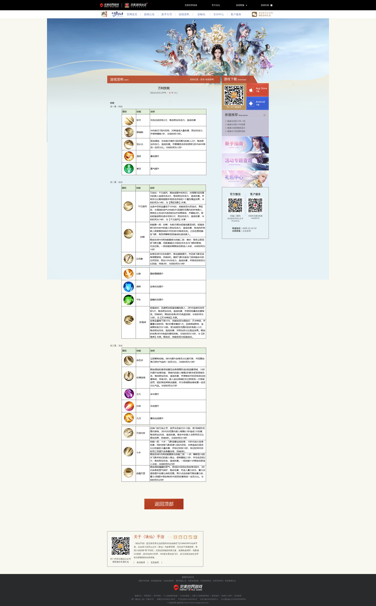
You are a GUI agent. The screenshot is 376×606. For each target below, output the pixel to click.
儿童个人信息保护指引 (200, 596)
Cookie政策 (184, 596)
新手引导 (166, 14)
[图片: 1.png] (164, 174)
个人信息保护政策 (170, 596)
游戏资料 (184, 14)
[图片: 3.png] (164, 338)
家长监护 (215, 596)
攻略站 (201, 14)
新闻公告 (149, 14)
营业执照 (237, 596)
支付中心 (218, 14)
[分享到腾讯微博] (185, 537)
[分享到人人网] (195, 537)
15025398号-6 (212, 599)
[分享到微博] (190, 537)
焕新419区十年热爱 (236, 124)
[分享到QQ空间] (180, 537)
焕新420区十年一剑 (236, 121)
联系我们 (147, 596)
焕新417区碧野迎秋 (236, 131)
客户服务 (236, 14)
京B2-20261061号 (190, 599)
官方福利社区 (139, 5)
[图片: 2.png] (163, 265)
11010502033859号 (238, 599)
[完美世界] (188, 592)
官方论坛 (216, 5)
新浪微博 (141, 562)
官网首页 (132, 14)
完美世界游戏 (110, 5)
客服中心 (138, 596)
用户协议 (157, 596)
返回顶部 (164, 504)
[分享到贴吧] (175, 537)
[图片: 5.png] (164, 481)
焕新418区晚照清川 (236, 128)
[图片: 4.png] (164, 424)
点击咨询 (246, 231)
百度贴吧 (155, 562)
